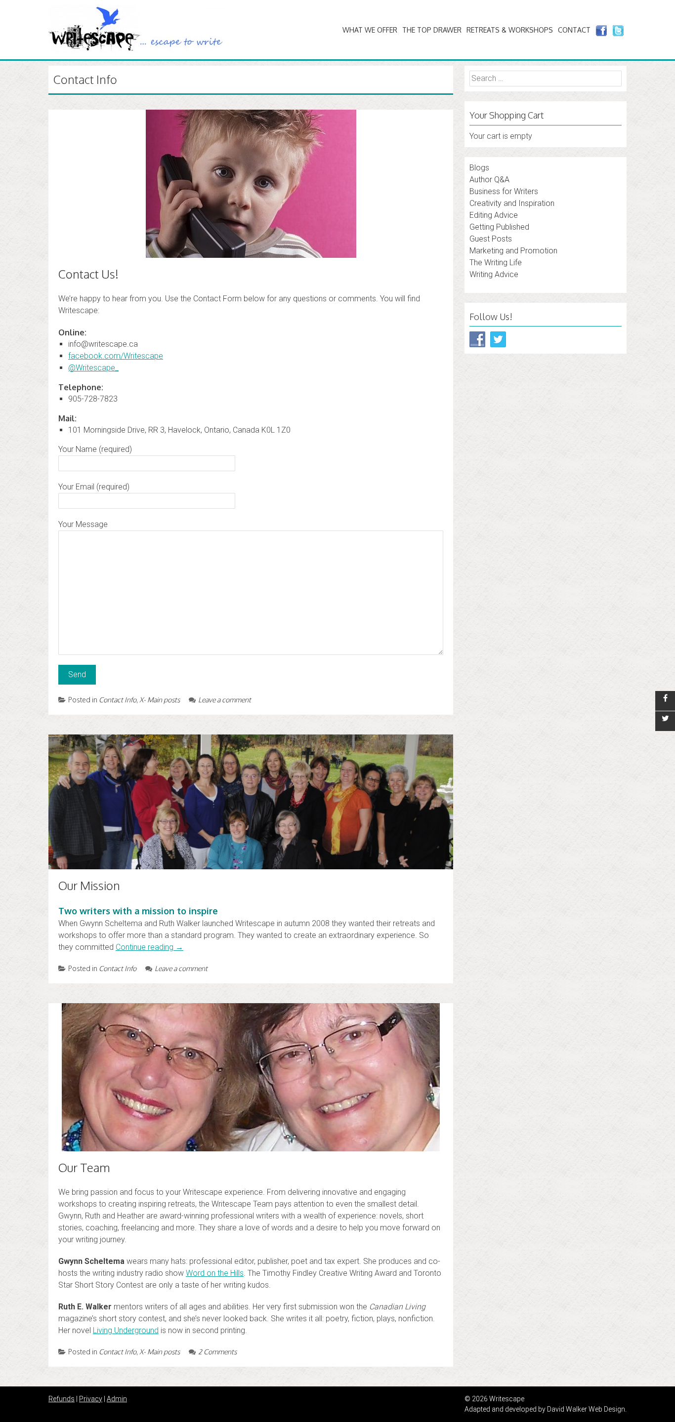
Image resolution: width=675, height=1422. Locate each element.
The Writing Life (495, 262)
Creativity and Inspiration (511, 203)
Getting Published (499, 227)
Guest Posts (490, 239)
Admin (117, 1399)
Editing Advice (493, 215)
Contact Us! (88, 274)
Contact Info (117, 699)
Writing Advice (493, 274)
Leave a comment (224, 699)
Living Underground (126, 1330)
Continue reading (149, 947)
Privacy (90, 1399)
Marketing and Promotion (513, 250)
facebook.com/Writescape (115, 356)
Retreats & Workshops (509, 30)
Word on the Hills (215, 1273)
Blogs (479, 167)
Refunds (61, 1399)
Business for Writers (503, 191)
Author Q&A (489, 179)
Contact (574, 30)
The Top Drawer (432, 30)
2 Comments (217, 1351)
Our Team (84, 1167)
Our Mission (89, 885)
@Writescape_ (93, 367)
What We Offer (369, 30)
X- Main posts (159, 699)
